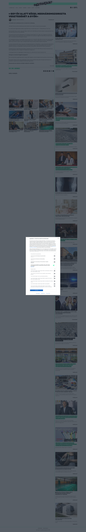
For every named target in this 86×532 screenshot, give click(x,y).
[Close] (58, 239)
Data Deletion (38, 293)
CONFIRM (36, 290)
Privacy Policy (48, 293)
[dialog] (43, 266)
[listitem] (43, 269)
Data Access (43, 293)
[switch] (54, 256)
